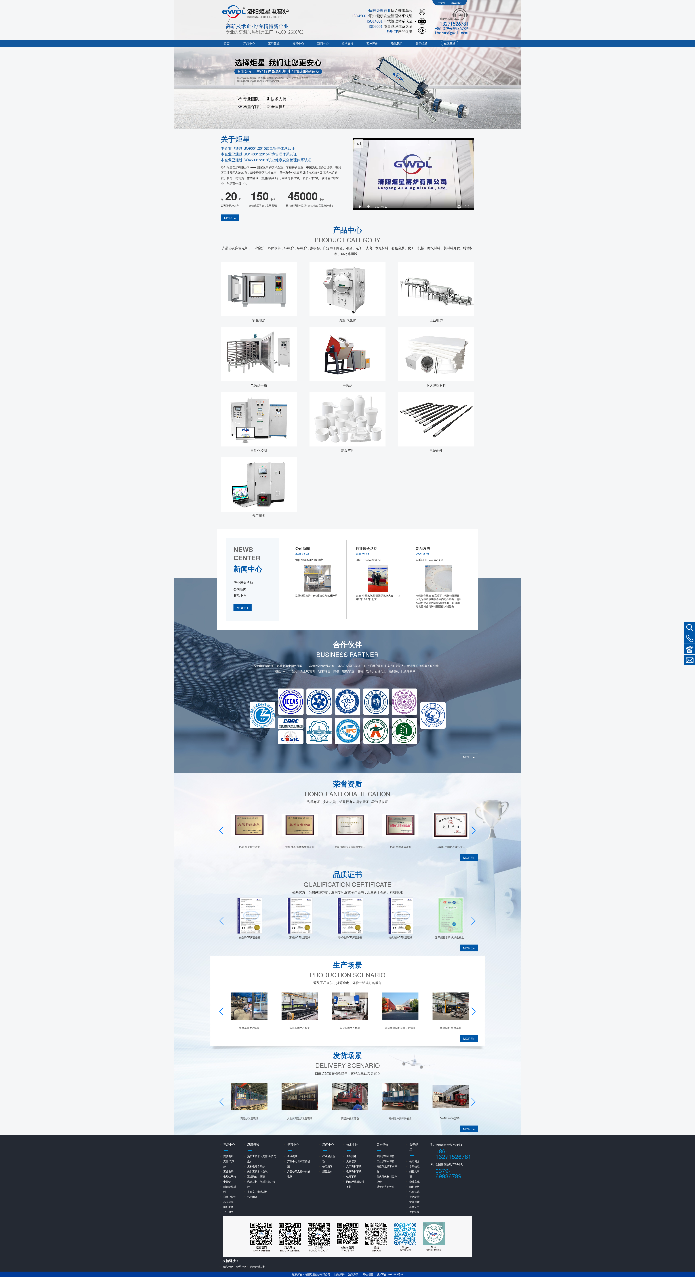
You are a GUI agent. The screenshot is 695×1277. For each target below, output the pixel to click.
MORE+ (230, 218)
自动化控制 (259, 450)
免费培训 (351, 1161)
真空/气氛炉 (347, 320)
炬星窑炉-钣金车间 (397, 1028)
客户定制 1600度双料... (448, 1118)
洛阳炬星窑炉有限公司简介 (347, 1028)
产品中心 (249, 43)
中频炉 (347, 385)
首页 (226, 43)
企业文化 (414, 1181)
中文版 (441, 3)
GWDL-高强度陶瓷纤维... (448, 937)
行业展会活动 (243, 582)
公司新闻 (240, 589)
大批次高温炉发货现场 (247, 1118)
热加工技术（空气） (258, 1171)
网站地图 (368, 1274)
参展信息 (414, 1166)
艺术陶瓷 (252, 1196)
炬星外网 (241, 1266)
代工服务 (258, 515)
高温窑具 (347, 450)
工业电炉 (436, 320)
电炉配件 (436, 450)
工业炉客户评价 (385, 1161)
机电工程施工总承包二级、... (448, 847)
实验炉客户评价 (385, 1156)
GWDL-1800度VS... (398, 1118)
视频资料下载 (353, 1171)
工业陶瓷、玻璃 (256, 1176)
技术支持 (347, 43)
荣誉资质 (414, 1202)
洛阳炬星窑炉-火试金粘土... (397, 937)
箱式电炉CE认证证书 (347, 937)
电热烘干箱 (259, 385)
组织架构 (414, 1186)
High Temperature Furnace (457, 3)
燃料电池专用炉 (256, 1166)
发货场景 (414, 1212)
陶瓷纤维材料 (257, 1266)
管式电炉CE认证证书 (297, 937)
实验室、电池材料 (257, 1191)
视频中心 (298, 43)
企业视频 (292, 1156)
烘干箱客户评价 (385, 1186)
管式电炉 (228, 1266)
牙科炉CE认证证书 (247, 937)
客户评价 (372, 43)
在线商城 (449, 43)
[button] (473, 831)
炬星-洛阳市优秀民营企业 (247, 847)
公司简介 (414, 1161)
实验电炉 (258, 320)
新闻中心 (323, 43)
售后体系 (414, 1191)
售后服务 (351, 1156)
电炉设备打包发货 (448, 1028)
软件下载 (351, 1176)
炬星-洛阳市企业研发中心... (297, 847)
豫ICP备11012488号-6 (390, 1274)
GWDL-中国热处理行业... (398, 847)
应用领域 (273, 43)
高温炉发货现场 (297, 1118)
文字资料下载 (353, 1166)
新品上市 (240, 595)
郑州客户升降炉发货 (347, 1118)
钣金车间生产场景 (247, 1028)
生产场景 (414, 1196)
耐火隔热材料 (436, 385)
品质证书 (414, 1207)
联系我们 (397, 43)
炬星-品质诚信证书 (347, 847)
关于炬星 (421, 43)
